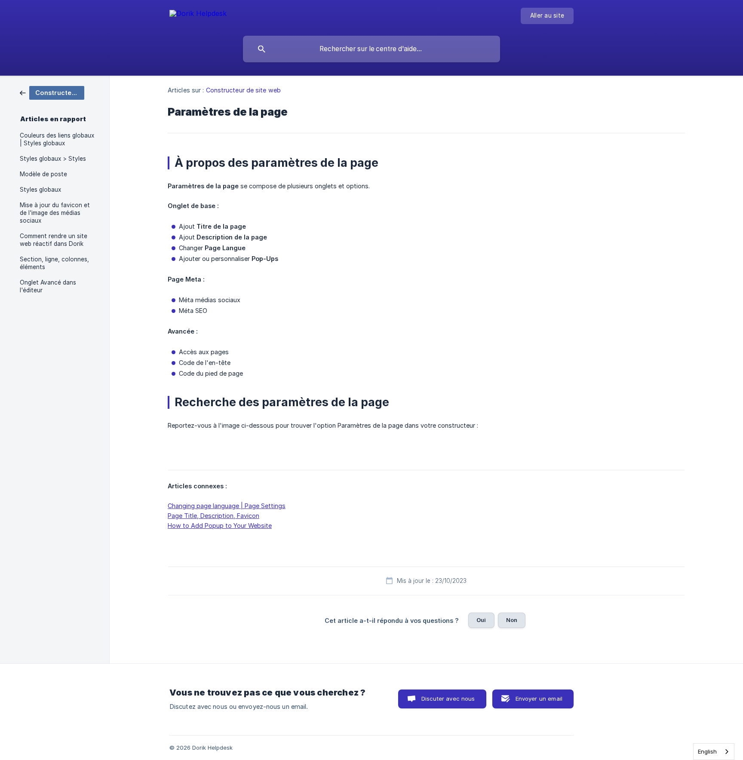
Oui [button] (481, 619)
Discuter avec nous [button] (448, 698)
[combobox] (713, 751)
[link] (52, 92)
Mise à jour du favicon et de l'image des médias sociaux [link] (55, 213)
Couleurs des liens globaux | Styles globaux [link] (57, 139)
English (707, 751)
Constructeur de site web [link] (243, 90)
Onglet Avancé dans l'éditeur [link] (48, 286)
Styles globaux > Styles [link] (53, 158)
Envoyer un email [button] (539, 698)
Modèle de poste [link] (43, 174)
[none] (198, 15)
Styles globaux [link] (40, 189)
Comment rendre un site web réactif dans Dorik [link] (53, 240)
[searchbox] (371, 49)
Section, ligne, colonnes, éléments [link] (54, 263)
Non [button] (511, 619)
